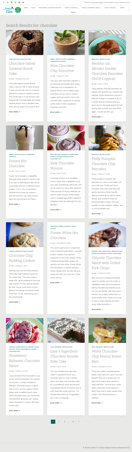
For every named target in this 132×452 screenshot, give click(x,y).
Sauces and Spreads (99, 253)
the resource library (97, 2)
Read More (14, 112)
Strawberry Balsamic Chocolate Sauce (24, 361)
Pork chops (107, 251)
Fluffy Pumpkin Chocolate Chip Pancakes (104, 164)
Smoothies (71, 59)
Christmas (54, 226)
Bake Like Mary (55, 154)
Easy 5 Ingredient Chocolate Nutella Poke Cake (64, 356)
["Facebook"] (3, 2)
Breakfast (95, 59)
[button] (77, 7)
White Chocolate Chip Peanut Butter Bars (107, 356)
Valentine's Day (55, 159)
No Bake (59, 156)
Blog (33, 7)
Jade (12, 79)
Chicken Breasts (21, 347)
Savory (109, 253)
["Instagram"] (11, 2)
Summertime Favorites (58, 61)
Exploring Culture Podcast (50, 7)
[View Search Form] (128, 10)
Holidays (67, 226)
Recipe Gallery (26, 59)
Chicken (11, 347)
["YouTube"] (23, 2)
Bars (93, 347)
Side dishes (117, 253)
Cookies (11, 251)
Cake (10, 59)
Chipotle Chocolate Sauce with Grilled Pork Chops (106, 263)
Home (26, 7)
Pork (100, 251)
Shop (122, 7)
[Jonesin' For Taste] (12, 10)
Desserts (16, 59)
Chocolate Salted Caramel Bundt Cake (22, 68)
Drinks (52, 59)
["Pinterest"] (15, 2)
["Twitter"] (7, 2)
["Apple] (19, 2)
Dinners (94, 251)
